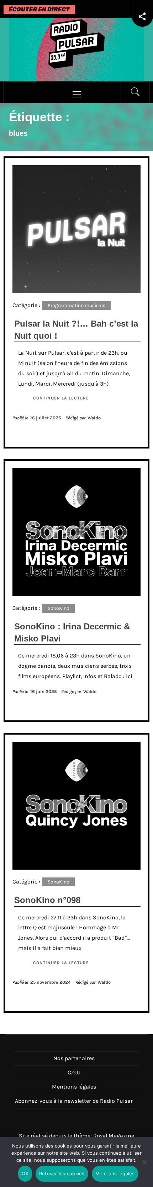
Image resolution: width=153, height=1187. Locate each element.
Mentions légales (74, 1086)
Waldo (94, 417)
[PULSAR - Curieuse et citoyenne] (76, 48)
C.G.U (74, 1072)
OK (25, 1173)
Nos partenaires (74, 1058)
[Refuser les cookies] (144, 1167)
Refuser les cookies (62, 1173)
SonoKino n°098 (47, 900)
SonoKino (58, 608)
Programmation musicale (76, 305)
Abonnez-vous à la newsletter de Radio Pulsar (74, 1100)
